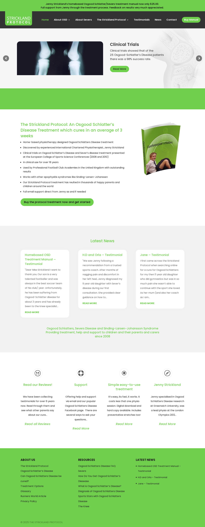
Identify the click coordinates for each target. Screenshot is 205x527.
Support (80, 385)
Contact (171, 20)
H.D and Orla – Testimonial (102, 255)
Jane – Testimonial (154, 255)
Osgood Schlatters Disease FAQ (97, 466)
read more (32, 312)
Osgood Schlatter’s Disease (37, 471)
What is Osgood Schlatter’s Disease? (99, 486)
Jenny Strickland (167, 385)
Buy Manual (191, 19)
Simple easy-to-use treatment (124, 387)
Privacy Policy (29, 501)
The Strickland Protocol (111, 20)
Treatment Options (32, 486)
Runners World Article (33, 496)
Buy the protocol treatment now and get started (57, 202)
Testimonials (142, 20)
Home (45, 20)
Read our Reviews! (37, 385)
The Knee (83, 506)
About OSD (60, 20)
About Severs (83, 20)
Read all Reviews (37, 424)
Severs (82, 471)
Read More (119, 69)
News (158, 20)
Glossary (26, 491)
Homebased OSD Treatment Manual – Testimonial (40, 259)
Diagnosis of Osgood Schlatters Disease (101, 491)
